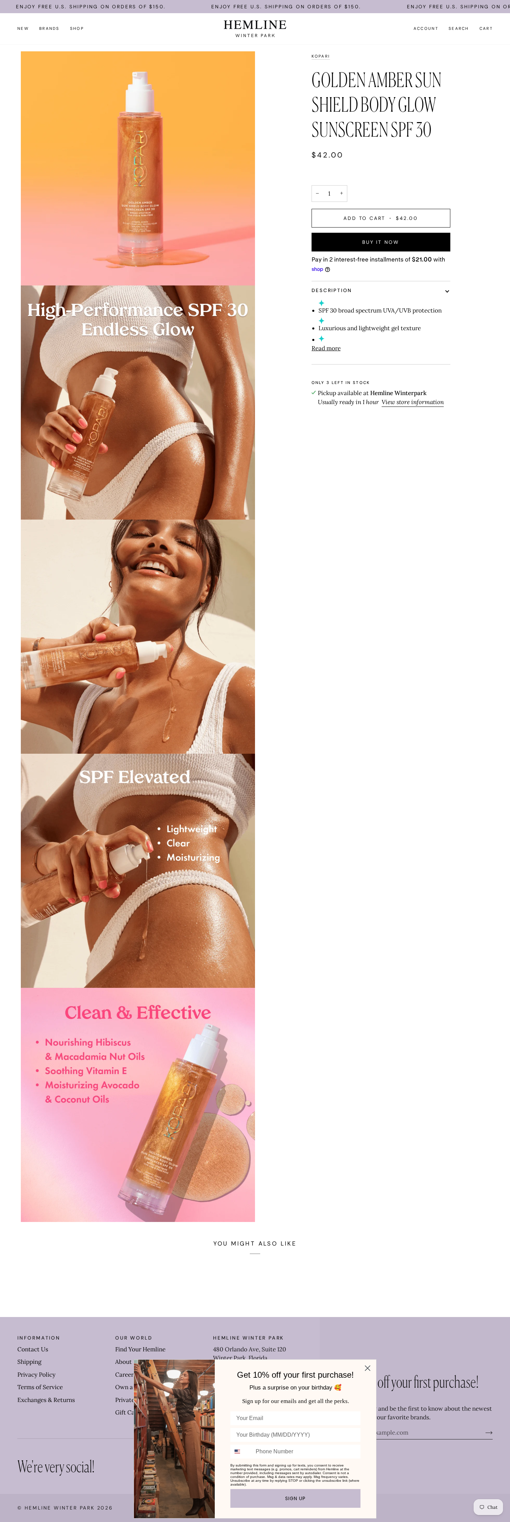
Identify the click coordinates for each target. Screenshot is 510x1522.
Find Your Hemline (140, 1349)
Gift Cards (129, 1412)
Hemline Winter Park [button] (248, 1338)
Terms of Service (40, 1387)
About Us (128, 1362)
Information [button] (38, 1338)
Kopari (321, 56)
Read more (326, 348)
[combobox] (241, 1451)
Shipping (29, 1362)
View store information (413, 402)
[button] (49, 28)
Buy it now (380, 242)
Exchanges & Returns (46, 1400)
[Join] (483, 1432)
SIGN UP (295, 1498)
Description (332, 290)
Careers (125, 1374)
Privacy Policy (36, 1374)
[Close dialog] (368, 1368)
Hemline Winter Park (61, 1508)
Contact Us (32, 1349)
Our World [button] (134, 1338)
